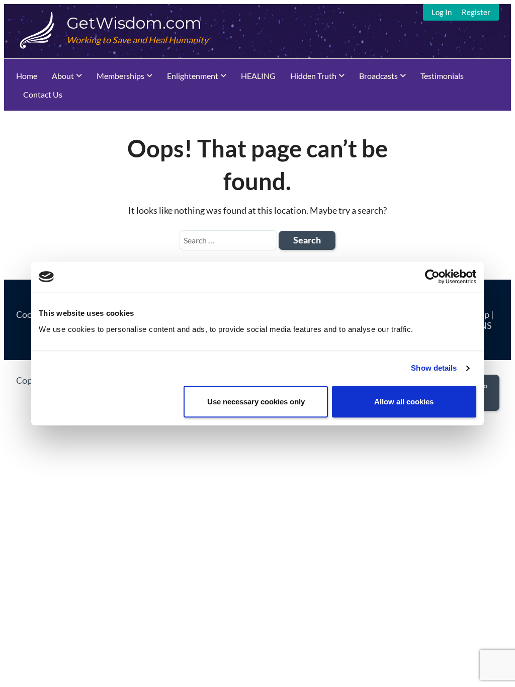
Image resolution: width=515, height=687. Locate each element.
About (63, 75)
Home (26, 75)
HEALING (258, 75)
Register (476, 12)
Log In (442, 12)
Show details (434, 368)
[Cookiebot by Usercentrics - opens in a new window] (432, 276)
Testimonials (442, 75)
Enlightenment (192, 75)
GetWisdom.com (134, 23)
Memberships (120, 75)
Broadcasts (378, 75)
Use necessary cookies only (256, 401)
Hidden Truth (313, 75)
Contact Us (42, 94)
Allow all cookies (404, 401)
